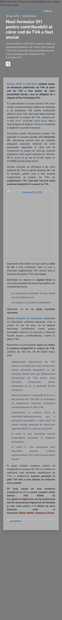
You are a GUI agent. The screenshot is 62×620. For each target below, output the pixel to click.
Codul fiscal (40, 120)
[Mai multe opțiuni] (8, 64)
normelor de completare (29, 318)
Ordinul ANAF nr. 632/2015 (22, 84)
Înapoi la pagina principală (25, 11)
